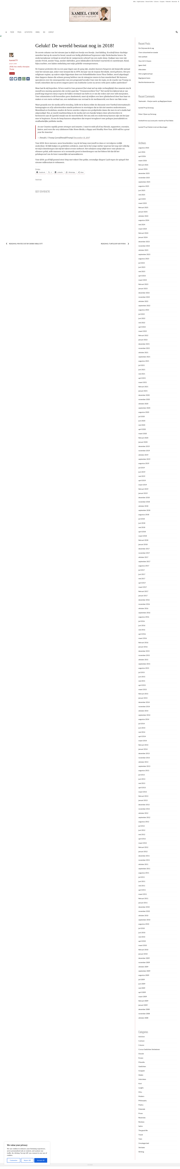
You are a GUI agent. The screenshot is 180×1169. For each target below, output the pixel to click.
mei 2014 (141, 732)
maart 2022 (142, 331)
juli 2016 (141, 621)
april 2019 (142, 480)
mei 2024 (141, 224)
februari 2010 (143, 950)
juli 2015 (141, 672)
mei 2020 (141, 425)
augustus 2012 (143, 822)
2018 (11, 67)
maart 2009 (142, 996)
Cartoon (141, 1041)
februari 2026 (143, 165)
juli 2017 (141, 570)
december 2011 (144, 856)
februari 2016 (143, 642)
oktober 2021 (143, 352)
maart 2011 (142, 894)
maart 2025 (142, 203)
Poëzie (12, 32)
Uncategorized (143, 1143)
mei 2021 (141, 374)
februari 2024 (143, 233)
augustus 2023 (143, 259)
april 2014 (142, 736)
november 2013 (144, 758)
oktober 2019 (143, 455)
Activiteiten (28, 32)
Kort (140, 1083)
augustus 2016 (143, 617)
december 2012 (144, 805)
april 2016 (142, 634)
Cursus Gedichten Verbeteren (149, 1049)
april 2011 (142, 890)
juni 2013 (141, 779)
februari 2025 (143, 207)
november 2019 (144, 450)
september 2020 (144, 408)
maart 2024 (142, 229)
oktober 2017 (143, 557)
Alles (134, 1)
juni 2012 (141, 830)
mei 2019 (141, 476)
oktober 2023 (143, 250)
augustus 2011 (143, 873)
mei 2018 (141, 527)
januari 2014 (143, 749)
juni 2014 (141, 728)
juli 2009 (141, 979)
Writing (141, 1152)
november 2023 (144, 246)
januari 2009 (143, 1005)
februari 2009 (143, 1001)
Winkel (38, 32)
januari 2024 (143, 237)
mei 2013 (141, 783)
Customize (13, 1160)
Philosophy (142, 1100)
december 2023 (144, 241)
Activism (141, 1037)
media (19, 67)
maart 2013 (142, 792)
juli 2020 (141, 416)
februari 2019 (143, 489)
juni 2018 (141, 523)
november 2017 (144, 553)
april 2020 (142, 429)
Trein (140, 1139)
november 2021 (144, 348)
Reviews (141, 1122)
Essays (140, 1058)
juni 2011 (141, 881)
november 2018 (144, 502)
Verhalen (141, 1147)
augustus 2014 (143, 719)
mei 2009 (141, 988)
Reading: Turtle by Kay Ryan (113, 244)
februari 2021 (143, 387)
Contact (51, 32)
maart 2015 (142, 689)
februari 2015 (143, 694)
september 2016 (144, 613)
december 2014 (144, 702)
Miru (140, 1092)
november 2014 (144, 706)
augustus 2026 (143, 148)
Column (12, 73)
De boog (151, 108)
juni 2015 (141, 677)
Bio (44, 32)
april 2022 (142, 327)
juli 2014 (141, 723)
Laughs (141, 1088)
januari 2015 (143, 698)
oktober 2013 (143, 762)
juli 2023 (141, 263)
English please (140, 1)
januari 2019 (143, 493)
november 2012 (144, 809)
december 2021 (144, 344)
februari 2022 (143, 335)
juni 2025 (141, 190)
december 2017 (144, 549)
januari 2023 (143, 288)
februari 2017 (143, 591)
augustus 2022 (143, 310)
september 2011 (144, 868)
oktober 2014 (143, 711)
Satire (140, 1126)
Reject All (27, 1160)
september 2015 (144, 664)
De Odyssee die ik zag (146, 48)
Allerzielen (142, 69)
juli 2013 (141, 775)
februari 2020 (143, 438)
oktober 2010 (143, 915)
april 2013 (142, 787)
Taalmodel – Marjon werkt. (147, 101)
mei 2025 (141, 195)
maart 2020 (142, 433)
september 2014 (144, 715)
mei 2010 (141, 937)
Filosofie (141, 1062)
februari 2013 (143, 796)
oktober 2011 (143, 864)
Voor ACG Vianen (144, 61)
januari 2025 (143, 212)
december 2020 (144, 395)
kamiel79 (13, 60)
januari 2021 (143, 391)
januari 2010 (143, 954)
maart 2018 (142, 536)
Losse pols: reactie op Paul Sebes (161, 121)
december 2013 (144, 753)
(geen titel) (142, 65)
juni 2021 (141, 369)
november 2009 (144, 962)
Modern (141, 1096)
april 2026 (142, 156)
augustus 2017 (143, 566)
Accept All (40, 1160)
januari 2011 (143, 903)
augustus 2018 (143, 514)
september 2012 (144, 817)
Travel (140, 1135)
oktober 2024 (143, 216)
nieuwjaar (25, 67)
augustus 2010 (143, 924)
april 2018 (142, 532)
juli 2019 (141, 468)
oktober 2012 (143, 813)
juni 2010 (141, 932)
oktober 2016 (143, 608)
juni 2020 (141, 421)
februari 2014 (143, 745)
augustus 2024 (143, 220)
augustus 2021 (143, 361)
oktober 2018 (143, 506)
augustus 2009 (143, 975)
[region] (27, 1153)
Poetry (140, 1105)
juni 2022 (141, 318)
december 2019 (144, 446)
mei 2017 (141, 578)
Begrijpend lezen (144, 78)
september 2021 (144, 357)
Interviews (142, 1079)
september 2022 (144, 305)
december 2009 (144, 958)
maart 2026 (142, 160)
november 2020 (144, 399)
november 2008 (144, 1014)
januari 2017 (143, 596)
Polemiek (168, 1)
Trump (11, 69)
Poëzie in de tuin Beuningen (157, 127)
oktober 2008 (143, 1018)
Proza (19, 32)
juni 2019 (141, 472)
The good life (143, 1130)
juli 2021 (141, 365)
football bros (143, 121)
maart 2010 (142, 945)
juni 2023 (141, 267)
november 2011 (144, 860)
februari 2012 (143, 847)
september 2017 (144, 561)
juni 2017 (141, 574)
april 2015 (142, 685)
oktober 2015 (143, 659)
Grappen (162, 1)
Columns (156, 1)
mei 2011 (141, 886)
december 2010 (144, 907)
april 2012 (142, 839)
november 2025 (144, 178)
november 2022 (144, 297)
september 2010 (144, 920)
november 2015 (144, 655)
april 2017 (142, 583)
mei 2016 (141, 630)
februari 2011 (143, 898)
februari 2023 (143, 284)
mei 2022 (141, 323)
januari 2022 (143, 340)
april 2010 (142, 941)
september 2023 (144, 254)
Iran (15, 67)
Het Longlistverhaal (145, 74)
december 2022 (144, 293)
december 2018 (144, 497)
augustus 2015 (143, 668)
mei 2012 (141, 834)
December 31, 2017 (82, 138)
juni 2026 (141, 152)
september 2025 (144, 182)
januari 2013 (143, 800)
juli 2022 (141, 314)
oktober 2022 (143, 301)
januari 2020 (143, 442)
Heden (140, 1075)
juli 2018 (141, 519)
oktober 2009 (143, 967)
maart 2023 (142, 280)
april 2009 (142, 992)
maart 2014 (142, 741)
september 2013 (144, 766)
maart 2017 (142, 587)
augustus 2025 (143, 186)
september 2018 (144, 510)
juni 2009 (141, 984)
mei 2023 (141, 271)
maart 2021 (142, 382)
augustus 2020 (143, 412)
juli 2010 (141, 928)
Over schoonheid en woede (148, 52)
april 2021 (142, 378)
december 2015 (144, 651)
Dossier (141, 1054)
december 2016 (144, 600)
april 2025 (142, 199)
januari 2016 (143, 647)
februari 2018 (143, 540)
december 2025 (144, 173)
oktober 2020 (143, 404)
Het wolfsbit (142, 57)
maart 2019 (142, 485)
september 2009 (144, 971)
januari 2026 (143, 169)
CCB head (90, 1165)
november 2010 (144, 911)
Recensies (174, 1)
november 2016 (144, 604)
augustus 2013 (143, 770)
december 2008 (144, 1009)
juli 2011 (141, 877)
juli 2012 (141, 826)
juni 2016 (141, 625)
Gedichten (142, 1066)
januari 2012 (143, 851)
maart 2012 (142, 843)
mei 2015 (141, 681)
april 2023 (142, 276)
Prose (140, 1113)
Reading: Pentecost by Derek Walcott (26, 244)
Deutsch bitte (149, 1)
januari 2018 (143, 544)
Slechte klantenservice (146, 82)
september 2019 (144, 459)
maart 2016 (142, 638)
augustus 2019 (143, 463)
